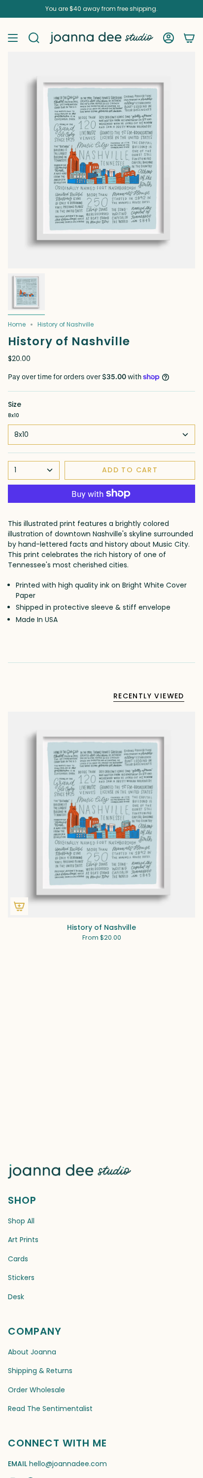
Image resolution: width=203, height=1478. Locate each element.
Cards (18, 1259)
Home (17, 324)
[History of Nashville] (101, 815)
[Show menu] (13, 38)
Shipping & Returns (40, 1371)
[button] (34, 38)
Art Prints (23, 1240)
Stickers (21, 1277)
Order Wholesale (36, 1390)
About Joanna (32, 1352)
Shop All (21, 1221)
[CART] (189, 38)
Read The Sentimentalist (50, 1408)
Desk (16, 1297)
